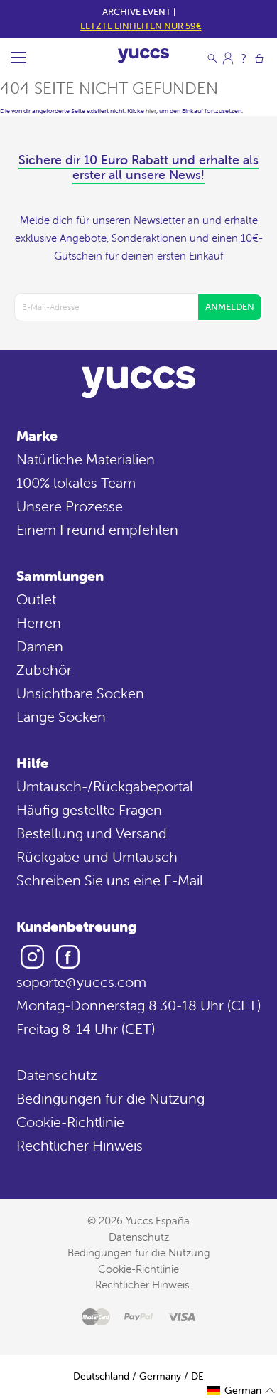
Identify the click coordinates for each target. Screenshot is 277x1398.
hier (151, 111)
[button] (241, 1390)
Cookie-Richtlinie (70, 1122)
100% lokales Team (76, 482)
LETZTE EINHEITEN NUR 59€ (141, 26)
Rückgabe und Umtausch (97, 856)
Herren (38, 622)
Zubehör (44, 669)
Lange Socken (61, 716)
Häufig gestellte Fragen (89, 809)
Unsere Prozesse (69, 506)
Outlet (36, 599)
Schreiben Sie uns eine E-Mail (109, 880)
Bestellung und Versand (91, 833)
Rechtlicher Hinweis (79, 1145)
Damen (39, 646)
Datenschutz (56, 1075)
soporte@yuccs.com (81, 982)
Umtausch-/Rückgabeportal (104, 786)
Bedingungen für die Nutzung (110, 1098)
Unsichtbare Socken (80, 693)
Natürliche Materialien (85, 459)
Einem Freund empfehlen (97, 529)
